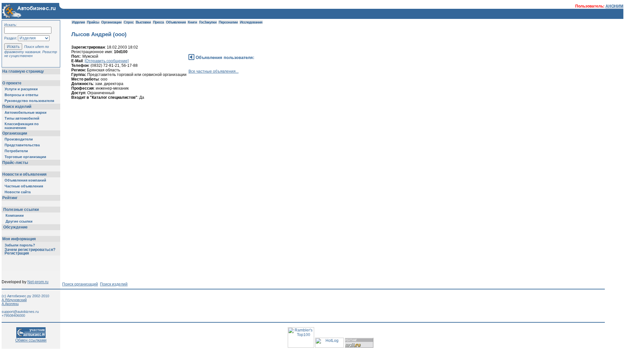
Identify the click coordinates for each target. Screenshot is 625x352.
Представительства (22, 145)
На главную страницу (23, 71)
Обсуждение (15, 227)
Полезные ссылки (21, 209)
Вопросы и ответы (21, 95)
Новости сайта (18, 192)
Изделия (78, 22)
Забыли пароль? (20, 245)
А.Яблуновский (14, 300)
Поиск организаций (80, 284)
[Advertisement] (189, 134)
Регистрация (17, 253)
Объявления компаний (25, 180)
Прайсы (93, 22)
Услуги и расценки (21, 89)
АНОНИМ (614, 6)
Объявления (175, 22)
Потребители (16, 151)
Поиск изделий (16, 106)
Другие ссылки (19, 221)
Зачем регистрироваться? (30, 249)
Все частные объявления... (213, 71)
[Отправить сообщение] (107, 61)
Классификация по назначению (22, 126)
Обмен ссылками (31, 340)
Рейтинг (10, 198)
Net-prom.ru (38, 282)
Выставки (143, 22)
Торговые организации (25, 157)
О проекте (11, 83)
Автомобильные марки (26, 112)
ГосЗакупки (208, 22)
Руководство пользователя (29, 101)
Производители (19, 139)
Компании (15, 215)
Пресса (158, 22)
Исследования (251, 22)
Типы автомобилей (22, 118)
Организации (14, 133)
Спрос (128, 22)
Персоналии (228, 22)
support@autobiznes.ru (20, 312)
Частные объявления (24, 186)
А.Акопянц (10, 304)
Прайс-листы (15, 162)
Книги (192, 22)
